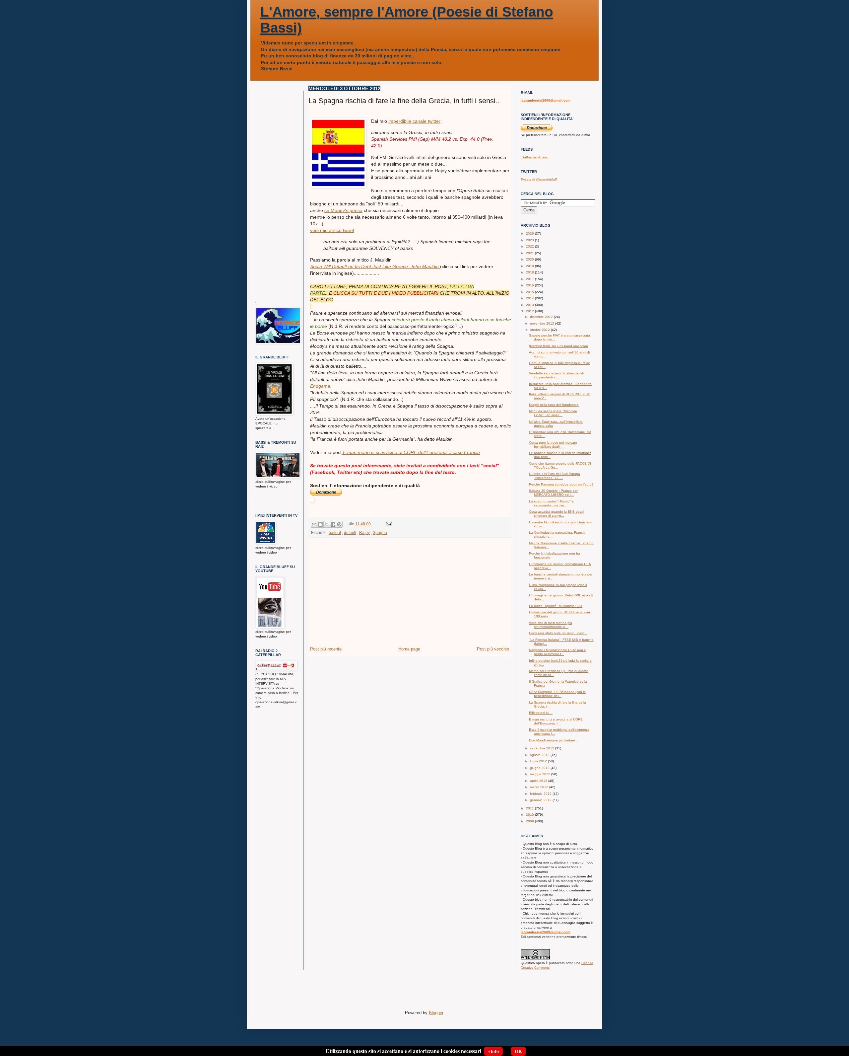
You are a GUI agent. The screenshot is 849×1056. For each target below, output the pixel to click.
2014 (530, 298)
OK (518, 1051)
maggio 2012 (540, 774)
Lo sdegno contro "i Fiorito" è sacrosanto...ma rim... (551, 503)
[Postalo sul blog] (320, 524)
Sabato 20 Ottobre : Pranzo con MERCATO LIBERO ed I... (553, 492)
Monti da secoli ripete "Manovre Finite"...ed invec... (553, 413)
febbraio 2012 (541, 793)
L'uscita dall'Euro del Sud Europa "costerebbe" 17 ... (554, 476)
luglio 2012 (539, 761)
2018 (530, 272)
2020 (530, 259)
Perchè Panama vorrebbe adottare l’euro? (561, 484)
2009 (530, 821)
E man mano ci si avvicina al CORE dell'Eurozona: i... (556, 721)
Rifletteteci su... (541, 713)
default (350, 532)
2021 (530, 253)
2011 (530, 808)
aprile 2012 (539, 781)
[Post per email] (388, 524)
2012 (530, 311)
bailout (335, 532)
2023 (530, 240)
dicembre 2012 (542, 317)
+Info (493, 1051)
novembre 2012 (542, 323)
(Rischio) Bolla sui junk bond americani (558, 346)
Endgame (320, 386)
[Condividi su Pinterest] (339, 524)
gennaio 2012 (541, 800)
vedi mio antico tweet (332, 230)
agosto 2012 (540, 755)
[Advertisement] (409, 596)
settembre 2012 (542, 748)
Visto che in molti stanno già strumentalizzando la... (550, 625)
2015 (530, 292)
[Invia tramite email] (314, 524)
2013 (530, 305)
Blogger (436, 1012)
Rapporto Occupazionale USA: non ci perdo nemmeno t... (557, 652)
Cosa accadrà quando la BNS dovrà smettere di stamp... (556, 513)
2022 (530, 246)
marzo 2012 (539, 787)
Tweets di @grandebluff (539, 179)
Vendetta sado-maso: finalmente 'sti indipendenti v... (556, 375)
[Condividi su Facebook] (333, 524)
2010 (530, 814)
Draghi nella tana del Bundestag (554, 405)
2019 (530, 266)
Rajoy (364, 532)
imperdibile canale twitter (414, 121)
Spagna (380, 532)
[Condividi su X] (326, 524)
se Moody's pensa (343, 210)
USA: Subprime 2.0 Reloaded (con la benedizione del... (557, 694)
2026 (530, 233)
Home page (409, 648)
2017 (530, 279)
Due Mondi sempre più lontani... (553, 740)
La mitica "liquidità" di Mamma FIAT (555, 606)
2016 (530, 285)
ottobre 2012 (540, 330)
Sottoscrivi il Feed (535, 157)
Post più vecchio (493, 648)
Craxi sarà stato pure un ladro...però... (558, 633)
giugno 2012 (540, 768)
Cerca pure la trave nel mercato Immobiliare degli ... (553, 444)
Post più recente (326, 648)
